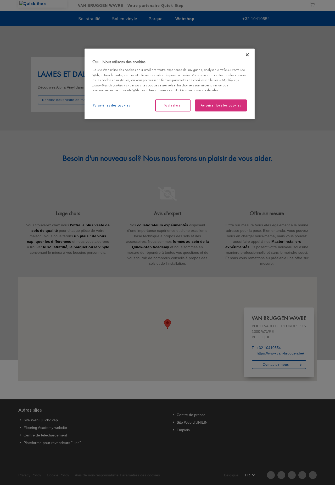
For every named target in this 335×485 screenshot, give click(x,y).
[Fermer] (247, 55)
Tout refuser (173, 105)
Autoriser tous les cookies (221, 105)
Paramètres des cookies (111, 105)
